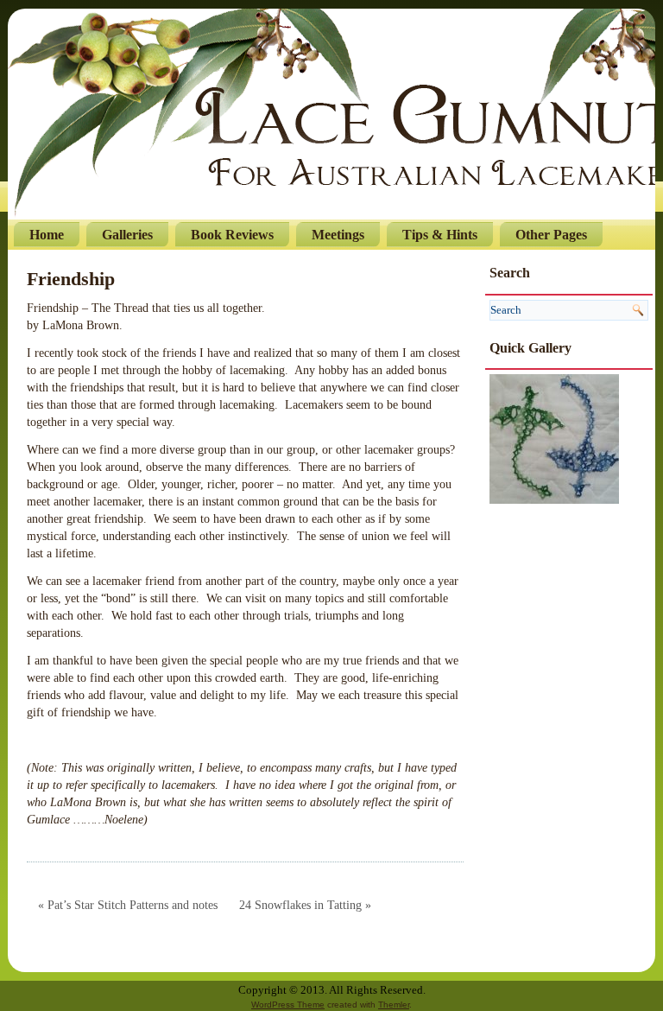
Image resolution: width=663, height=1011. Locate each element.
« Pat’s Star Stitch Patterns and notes (128, 905)
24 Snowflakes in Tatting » (305, 905)
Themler (393, 1004)
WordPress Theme (288, 1004)
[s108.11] (554, 437)
